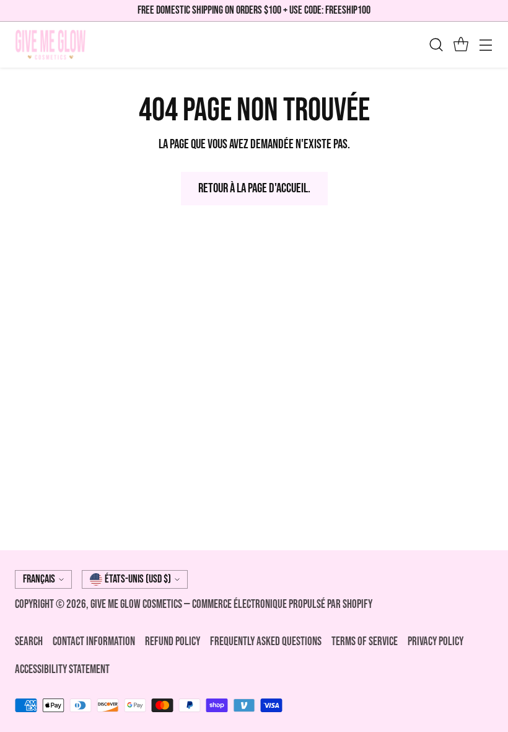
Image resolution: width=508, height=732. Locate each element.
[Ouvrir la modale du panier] (460, 44)
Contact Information (94, 642)
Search (29, 642)
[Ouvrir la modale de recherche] (436, 44)
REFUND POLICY (172, 642)
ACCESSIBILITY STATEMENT (62, 670)
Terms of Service (364, 642)
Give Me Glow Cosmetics (137, 604)
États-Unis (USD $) (138, 579)
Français (39, 579)
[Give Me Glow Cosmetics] (50, 44)
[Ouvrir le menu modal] (485, 44)
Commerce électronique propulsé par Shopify (282, 604)
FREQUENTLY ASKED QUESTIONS (266, 642)
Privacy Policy (435, 642)
